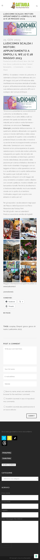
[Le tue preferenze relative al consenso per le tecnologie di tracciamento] (36, 556)
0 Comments (18, 67)
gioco (25, 326)
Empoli (19, 326)
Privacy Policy (7, 452)
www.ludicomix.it (9, 286)
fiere (25, 61)
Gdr (29, 61)
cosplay (12, 326)
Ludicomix (16, 64)
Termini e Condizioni (9, 464)
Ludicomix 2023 (15, 329)
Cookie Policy (7, 458)
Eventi (20, 61)
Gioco (9, 64)
